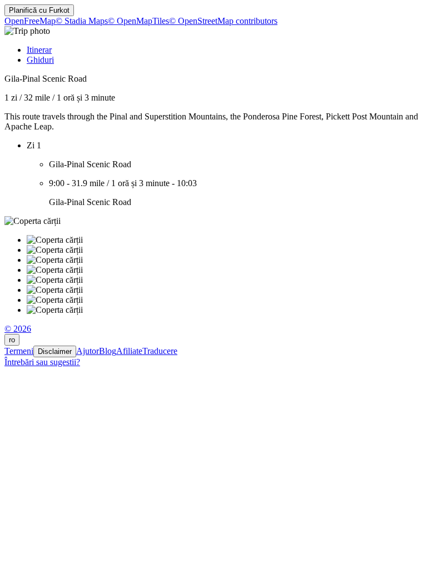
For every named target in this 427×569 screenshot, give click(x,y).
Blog (107, 351)
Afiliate (129, 351)
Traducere (159, 351)
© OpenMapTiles (138, 21)
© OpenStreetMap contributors (223, 21)
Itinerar (39, 49)
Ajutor (87, 351)
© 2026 (17, 328)
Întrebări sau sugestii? (42, 362)
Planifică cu (39, 10)
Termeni (18, 351)
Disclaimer (55, 351)
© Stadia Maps (82, 21)
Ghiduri (40, 59)
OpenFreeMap (30, 21)
